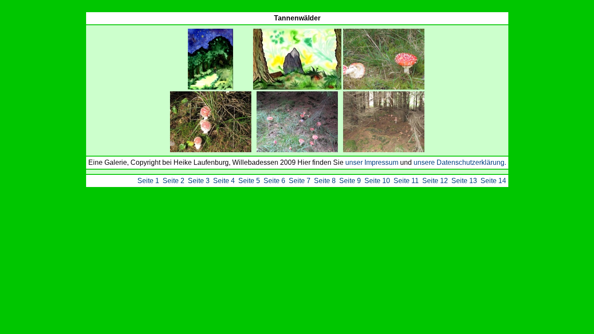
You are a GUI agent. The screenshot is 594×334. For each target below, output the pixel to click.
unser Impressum (372, 162)
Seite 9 (350, 180)
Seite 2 (173, 180)
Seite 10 (377, 180)
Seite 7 (299, 180)
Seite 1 (148, 180)
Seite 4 (224, 180)
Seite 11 (406, 180)
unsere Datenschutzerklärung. (460, 162)
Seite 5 (249, 180)
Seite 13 (464, 180)
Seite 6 (274, 180)
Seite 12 (435, 180)
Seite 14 (493, 180)
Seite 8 (325, 180)
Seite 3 (199, 180)
